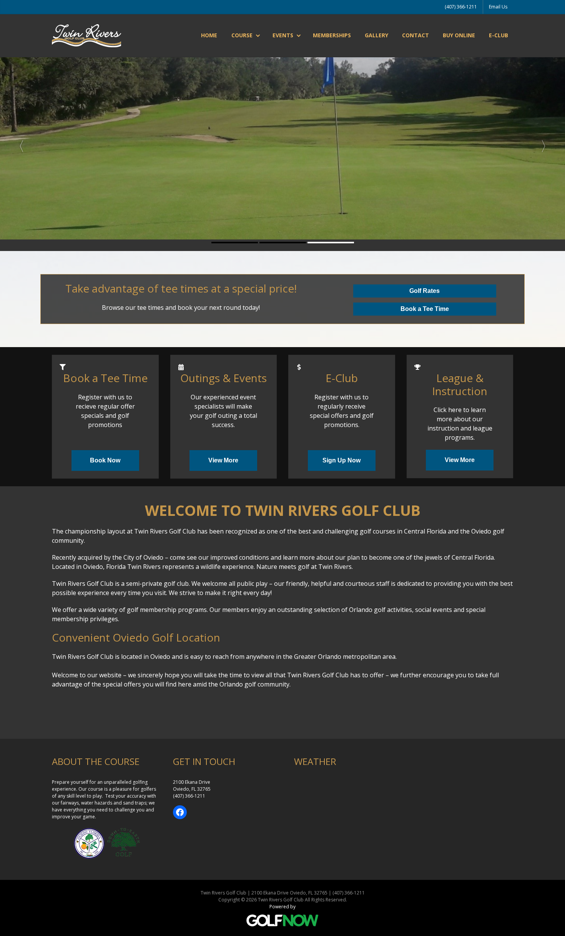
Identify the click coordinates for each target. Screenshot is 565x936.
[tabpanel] (282, 143)
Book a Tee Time (424, 309)
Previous (18, 143)
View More (223, 460)
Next (547, 143)
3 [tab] (330, 242)
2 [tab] (282, 242)
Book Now (105, 460)
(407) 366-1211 (461, 6)
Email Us (498, 6)
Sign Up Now (341, 460)
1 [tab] (234, 242)
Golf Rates (424, 291)
